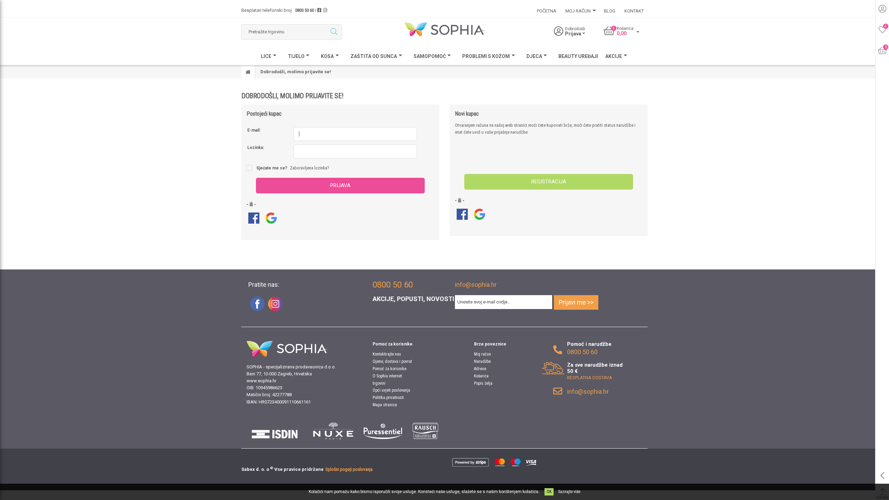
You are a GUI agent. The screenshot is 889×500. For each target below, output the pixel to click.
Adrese (480, 368)
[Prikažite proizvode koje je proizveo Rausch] (425, 431)
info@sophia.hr (476, 284)
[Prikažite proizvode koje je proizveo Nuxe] (333, 431)
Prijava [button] (573, 34)
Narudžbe (482, 361)
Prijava (340, 185)
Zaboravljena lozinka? (309, 167)
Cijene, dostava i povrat (392, 361)
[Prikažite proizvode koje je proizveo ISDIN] (275, 431)
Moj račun (482, 354)
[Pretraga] (334, 32)
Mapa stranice (385, 404)
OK (549, 491)
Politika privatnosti (388, 397)
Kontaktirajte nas (387, 354)
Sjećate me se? (271, 168)
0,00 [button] (621, 33)
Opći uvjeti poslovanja (391, 390)
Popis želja (483, 383)
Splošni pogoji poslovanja (349, 469)
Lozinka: (255, 147)
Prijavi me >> (576, 302)
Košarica (481, 376)
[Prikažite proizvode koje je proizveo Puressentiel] (383, 431)
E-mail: (253, 130)
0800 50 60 (304, 10)
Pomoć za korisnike (389, 368)
